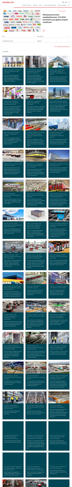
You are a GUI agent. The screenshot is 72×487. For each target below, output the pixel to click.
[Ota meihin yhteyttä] (63, 2)
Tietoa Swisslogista (62, 5)
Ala (3, 38)
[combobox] (19, 36)
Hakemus (39, 43)
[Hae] (68, 2)
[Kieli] (66, 2)
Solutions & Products (26, 5)
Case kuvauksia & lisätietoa (50, 5)
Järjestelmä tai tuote (7, 43)
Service (40, 5)
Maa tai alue (39, 38)
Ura (68, 5)
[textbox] (18, 36)
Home (44, 11)
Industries (35, 5)
